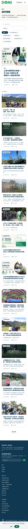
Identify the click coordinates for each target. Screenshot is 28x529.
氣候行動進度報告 (6, 506)
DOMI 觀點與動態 (7, 41)
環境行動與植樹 (7, 38)
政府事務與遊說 (5, 510)
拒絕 (11, 526)
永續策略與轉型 (7, 35)
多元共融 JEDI (5, 508)
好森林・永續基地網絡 (7, 484)
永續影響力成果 (5, 478)
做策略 (3, 469)
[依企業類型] (24, 2)
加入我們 (4, 495)
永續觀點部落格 (5, 486)
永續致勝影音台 (5, 488)
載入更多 (14, 431)
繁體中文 (20, 2)
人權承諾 (4, 501)
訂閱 (24, 460)
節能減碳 (17, 35)
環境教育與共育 (18, 38)
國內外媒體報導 (5, 482)
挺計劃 (3, 471)
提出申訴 (4, 512)
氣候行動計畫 (5, 504)
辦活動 (3, 467)
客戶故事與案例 (14, 32)
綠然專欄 (4, 491)
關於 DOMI (4, 493)
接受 (17, 526)
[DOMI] (7, 2)
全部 (5, 32)
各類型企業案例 (5, 480)
